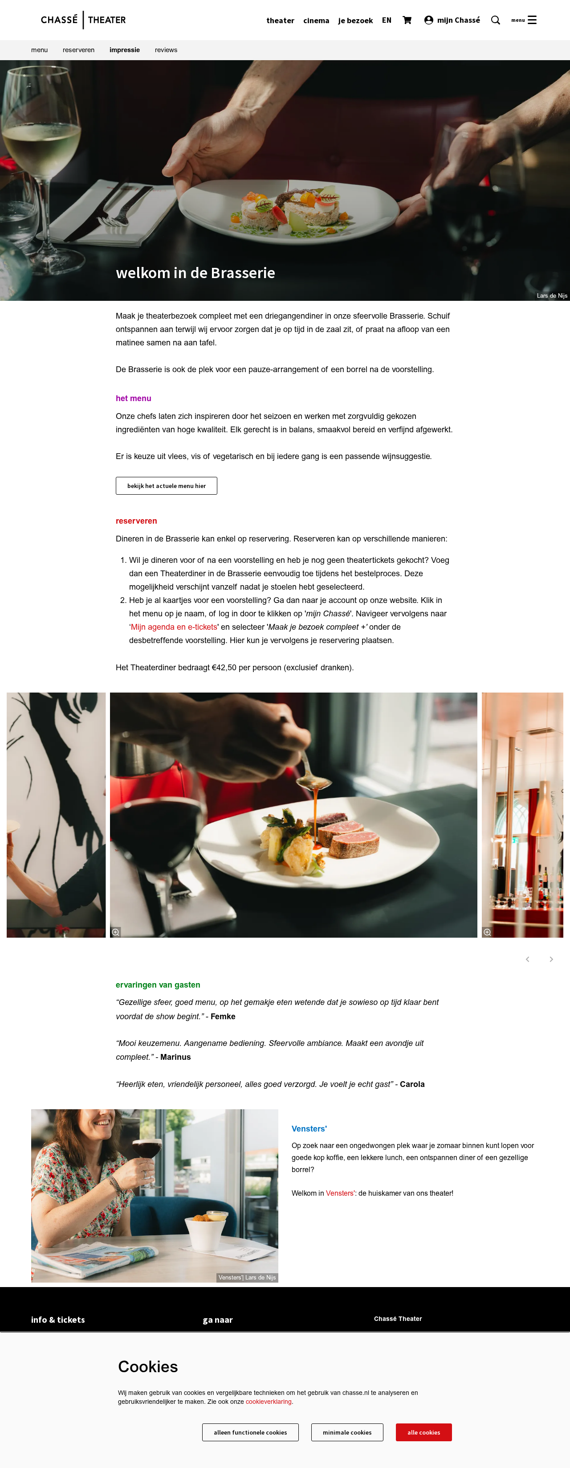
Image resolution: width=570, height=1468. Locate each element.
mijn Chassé (458, 20)
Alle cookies (423, 1432)
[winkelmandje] (407, 20)
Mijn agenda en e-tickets (174, 627)
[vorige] (527, 959)
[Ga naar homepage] (83, 20)
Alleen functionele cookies (250, 1432)
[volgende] (551, 959)
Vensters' (340, 1193)
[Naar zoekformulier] (495, 20)
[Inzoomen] (115, 932)
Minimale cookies (347, 1432)
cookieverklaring (269, 1402)
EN (386, 20)
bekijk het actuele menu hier (166, 486)
